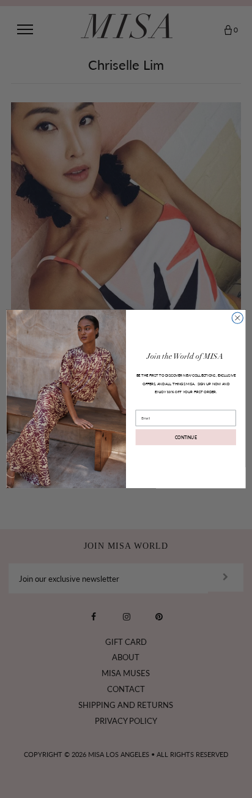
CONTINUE (186, 437)
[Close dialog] (237, 317)
